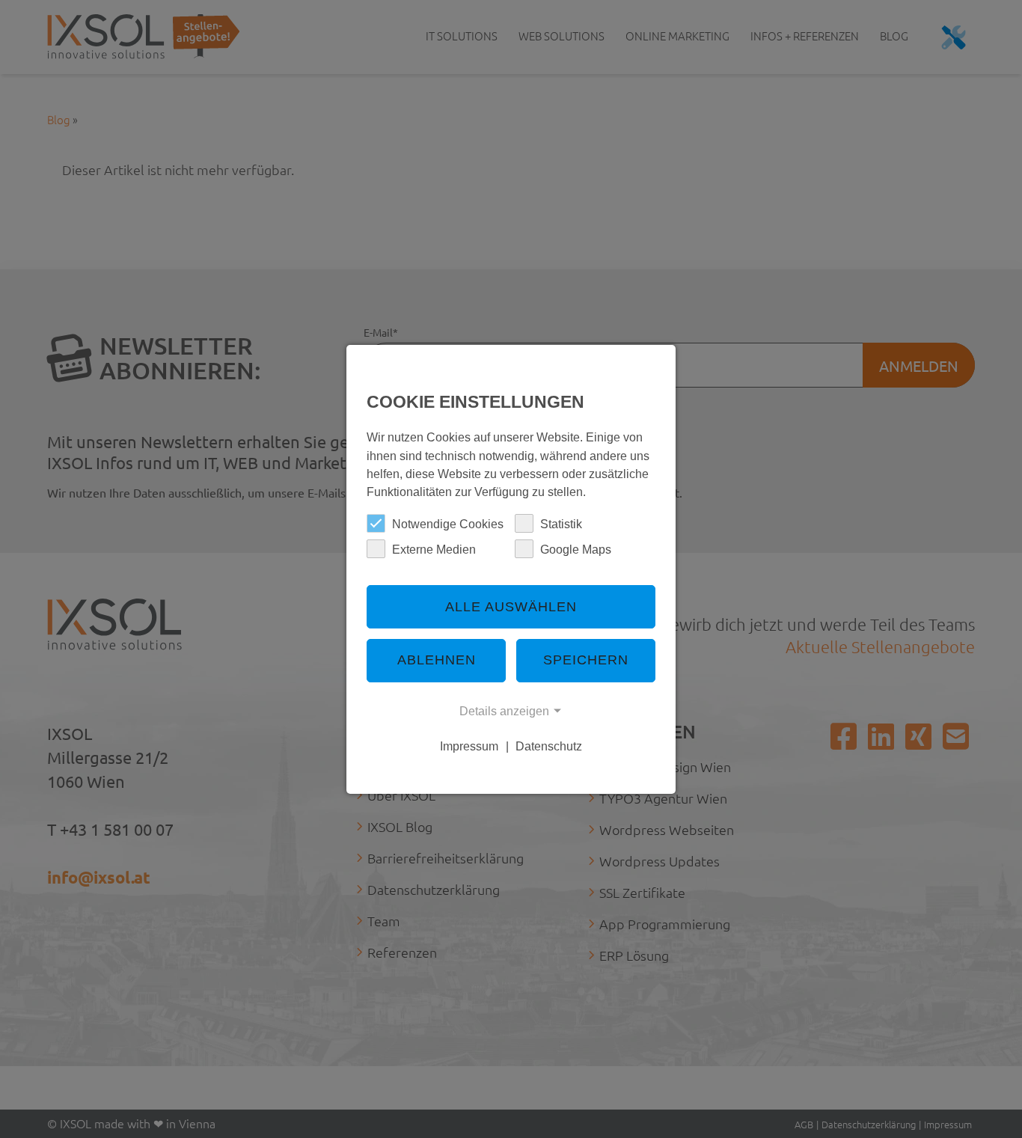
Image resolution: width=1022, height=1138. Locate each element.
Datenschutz (548, 746)
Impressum (469, 746)
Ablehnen (436, 659)
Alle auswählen (511, 606)
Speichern (585, 659)
